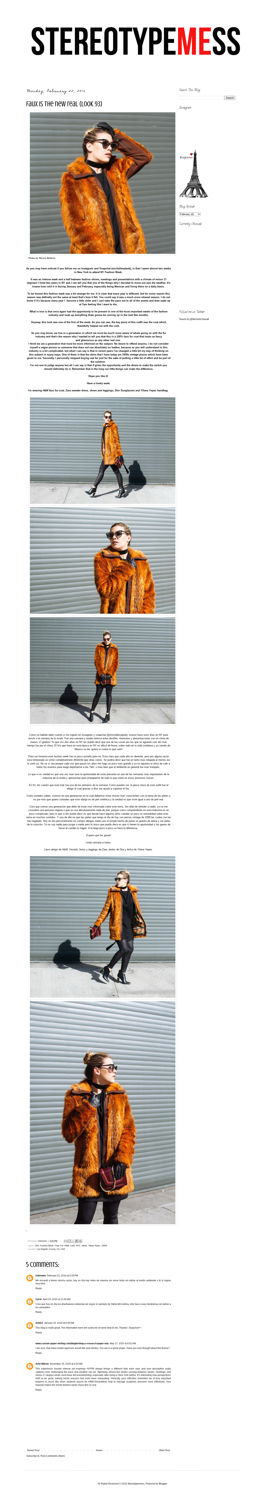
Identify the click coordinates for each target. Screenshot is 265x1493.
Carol (39, 1299)
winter (84, 1245)
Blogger (163, 1483)
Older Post (164, 1450)
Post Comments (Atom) (53, 1456)
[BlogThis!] (69, 1241)
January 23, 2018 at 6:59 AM (59, 1323)
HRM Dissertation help (100, 1381)
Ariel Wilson (42, 1363)
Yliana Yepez (94, 1245)
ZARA (104, 1245)
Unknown (41, 1275)
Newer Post (33, 1450)
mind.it (39, 1323)
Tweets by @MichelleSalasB (194, 319)
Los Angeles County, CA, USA (51, 1249)
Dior (37, 1245)
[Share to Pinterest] (80, 1241)
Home (99, 1450)
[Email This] (66, 1241)
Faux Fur (59, 1245)
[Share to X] (73, 1241)
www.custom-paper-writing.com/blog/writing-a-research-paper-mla (72, 1343)
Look (72, 1245)
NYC (78, 1245)
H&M (66, 1245)
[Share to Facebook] (77, 1241)
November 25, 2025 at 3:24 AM (66, 1363)
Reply (39, 1288)
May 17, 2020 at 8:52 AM (123, 1343)
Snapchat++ (135, 1327)
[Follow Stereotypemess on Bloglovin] (193, 197)
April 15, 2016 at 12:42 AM (56, 1299)
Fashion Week (47, 1245)
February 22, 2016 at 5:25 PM (62, 1275)
